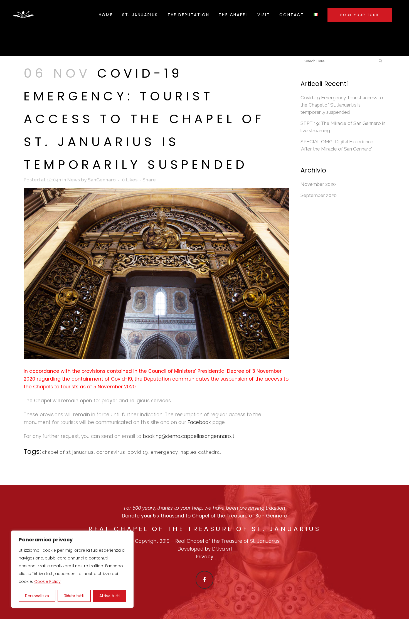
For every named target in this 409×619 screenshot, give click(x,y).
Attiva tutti (109, 596)
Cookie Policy (47, 581)
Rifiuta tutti (74, 596)
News (73, 180)
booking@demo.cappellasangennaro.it (189, 436)
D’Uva (219, 549)
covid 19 (138, 452)
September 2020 (318, 195)
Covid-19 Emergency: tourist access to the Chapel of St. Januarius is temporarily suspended (341, 105)
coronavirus (110, 452)
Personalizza (37, 596)
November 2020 (318, 184)
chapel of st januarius (68, 452)
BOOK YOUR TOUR (359, 15)
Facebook (199, 422)
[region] (72, 569)
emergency (164, 452)
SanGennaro (102, 180)
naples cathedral (201, 452)
